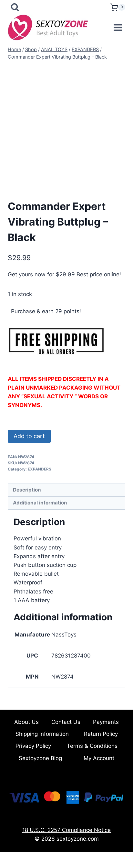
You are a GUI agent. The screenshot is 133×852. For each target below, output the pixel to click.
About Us (26, 722)
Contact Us (65, 722)
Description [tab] (27, 490)
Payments (106, 722)
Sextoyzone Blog (40, 758)
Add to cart (29, 436)
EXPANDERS (39, 469)
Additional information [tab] (40, 503)
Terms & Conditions (92, 746)
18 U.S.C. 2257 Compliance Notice (66, 830)
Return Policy (101, 734)
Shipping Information (42, 734)
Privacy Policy (33, 746)
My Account (99, 758)
